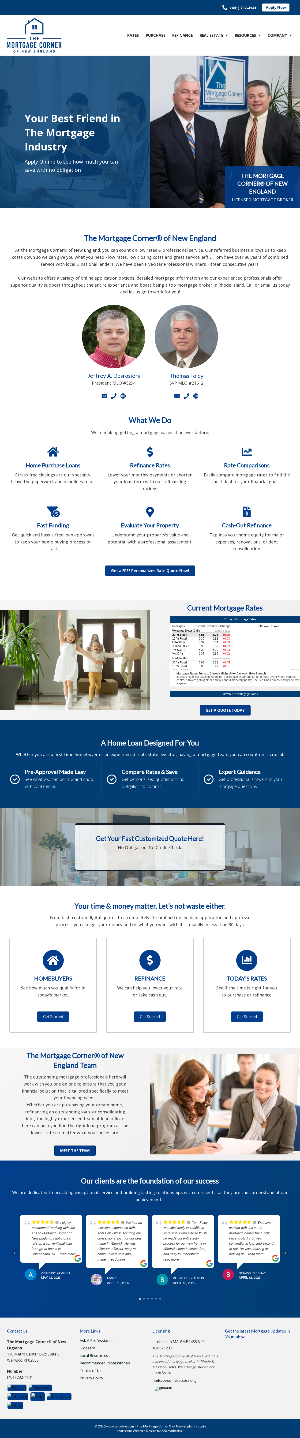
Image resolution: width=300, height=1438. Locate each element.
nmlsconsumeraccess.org (174, 1380)
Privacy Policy (91, 1378)
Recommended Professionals (105, 1363)
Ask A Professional (96, 1341)
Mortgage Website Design (136, 1431)
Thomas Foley (186, 375)
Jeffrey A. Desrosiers (114, 375)
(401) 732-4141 (20, 1377)
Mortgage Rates (247, 694)
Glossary (87, 1348)
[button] (239, 8)
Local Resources (94, 1356)
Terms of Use (92, 1371)
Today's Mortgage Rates (240, 619)
